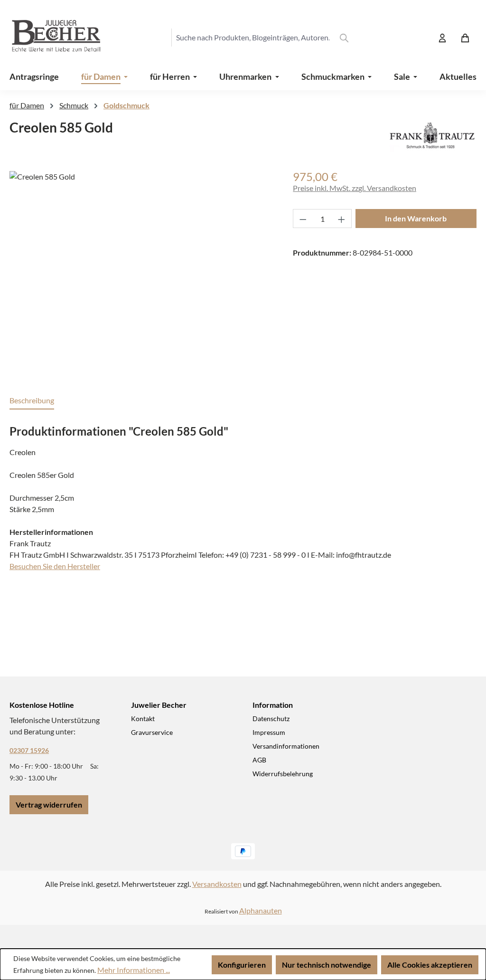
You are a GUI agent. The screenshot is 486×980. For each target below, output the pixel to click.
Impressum (268, 732)
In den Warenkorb (416, 218)
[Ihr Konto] (442, 37)
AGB (259, 760)
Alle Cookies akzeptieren (429, 964)
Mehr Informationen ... (133, 969)
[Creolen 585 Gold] (141, 273)
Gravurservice (152, 732)
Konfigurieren (242, 964)
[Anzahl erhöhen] (342, 218)
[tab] (31, 400)
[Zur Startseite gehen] (47, 37)
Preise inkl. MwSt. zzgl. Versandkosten (354, 187)
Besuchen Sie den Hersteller (54, 566)
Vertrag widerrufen (49, 804)
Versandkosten (217, 883)
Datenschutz (271, 718)
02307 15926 (29, 750)
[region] (141, 273)
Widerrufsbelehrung (282, 774)
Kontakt (143, 718)
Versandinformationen (285, 746)
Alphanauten (260, 910)
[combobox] (252, 38)
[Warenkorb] (465, 37)
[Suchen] (344, 38)
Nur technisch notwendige (326, 964)
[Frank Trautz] (432, 135)
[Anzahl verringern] (303, 218)
